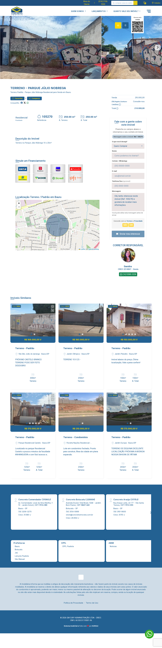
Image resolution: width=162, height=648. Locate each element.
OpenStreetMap (93, 249)
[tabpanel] (81, 47)
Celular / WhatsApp (119, 161)
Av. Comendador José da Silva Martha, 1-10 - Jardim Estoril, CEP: (35, 504)
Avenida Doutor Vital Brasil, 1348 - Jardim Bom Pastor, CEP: (83, 504)
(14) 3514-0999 (72, 511)
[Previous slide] (4, 47)
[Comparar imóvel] (52, 310)
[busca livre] (135, 3)
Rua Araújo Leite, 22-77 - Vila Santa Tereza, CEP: (128, 504)
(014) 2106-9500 (103, 2)
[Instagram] (81, 577)
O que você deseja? (119, 142)
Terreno (13, 92)
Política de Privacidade (73, 603)
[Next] (51, 320)
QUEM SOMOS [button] (77, 11)
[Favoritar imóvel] (52, 306)
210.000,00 (140, 97)
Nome (114, 151)
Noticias (113, 546)
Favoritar (19, 98)
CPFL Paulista (68, 546)
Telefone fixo (121, 181)
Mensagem (116, 191)
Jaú (16, 553)
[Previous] (14, 320)
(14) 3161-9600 (119, 511)
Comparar (35, 98)
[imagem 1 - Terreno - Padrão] (32, 320)
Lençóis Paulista (22, 556)
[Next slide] (158, 47)
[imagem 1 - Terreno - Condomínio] (81, 409)
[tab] (118, 25)
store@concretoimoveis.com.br (79, 515)
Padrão (20, 92)
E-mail (114, 171)
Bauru (17, 546)
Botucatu (18, 549)
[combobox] (128, 146)
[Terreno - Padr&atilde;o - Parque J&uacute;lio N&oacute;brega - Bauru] (23, 11)
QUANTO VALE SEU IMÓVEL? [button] (126, 11)
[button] (144, 3)
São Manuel (20, 559)
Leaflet (82, 249)
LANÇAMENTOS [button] (99, 11)
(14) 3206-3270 (25, 511)
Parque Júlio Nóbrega (34, 92)
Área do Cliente (86, 2)
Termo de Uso (92, 603)
